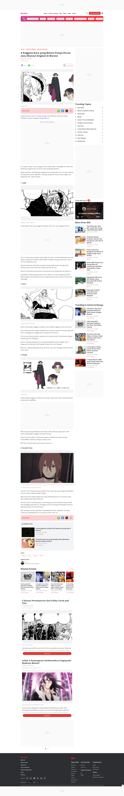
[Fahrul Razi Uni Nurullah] (22, 563)
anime (30, 118)
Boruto (46, 118)
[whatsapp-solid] (58, 110)
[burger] (102, 13)
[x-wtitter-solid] (66, 110)
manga (41, 118)
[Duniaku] (24, 13)
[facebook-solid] (62, 110)
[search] (87, 13)
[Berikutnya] (74, 579)
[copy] (70, 110)
